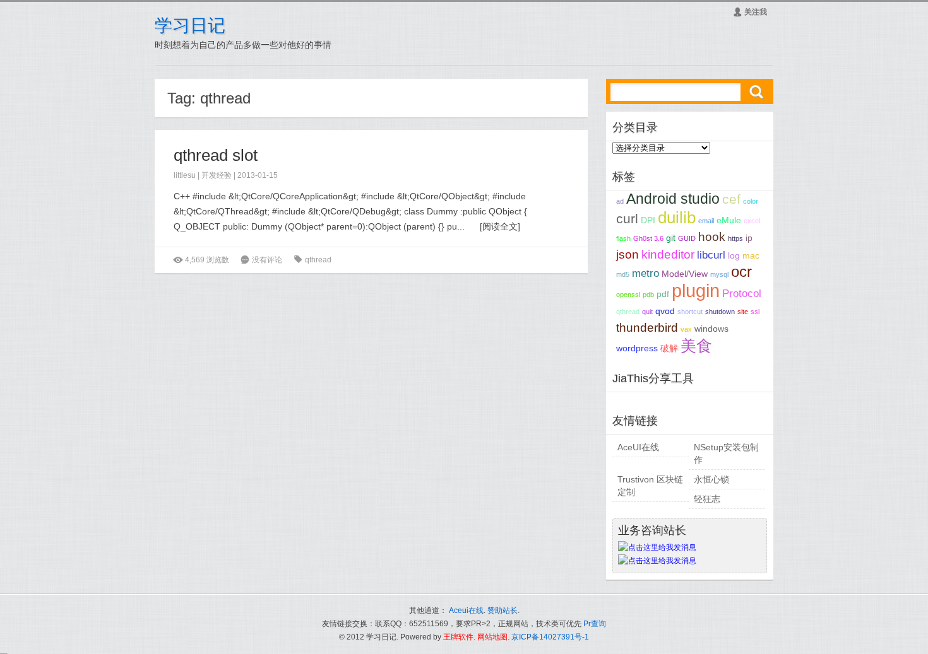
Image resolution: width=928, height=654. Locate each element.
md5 (622, 274)
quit (647, 311)
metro (645, 273)
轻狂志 (707, 499)
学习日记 (190, 25)
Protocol (741, 294)
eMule (729, 220)
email (706, 221)
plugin (696, 290)
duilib (677, 217)
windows (711, 329)
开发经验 (216, 175)
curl (627, 218)
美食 (696, 345)
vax (686, 329)
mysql (719, 274)
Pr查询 (594, 623)
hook (711, 236)
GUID (687, 238)
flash (623, 238)
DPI (648, 220)
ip (749, 238)
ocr (741, 271)
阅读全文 (500, 226)
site (742, 311)
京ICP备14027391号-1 (550, 637)
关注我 (750, 12)
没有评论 (267, 259)
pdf (663, 294)
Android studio (673, 198)
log (734, 255)
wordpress (637, 348)
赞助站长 (502, 610)
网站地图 (492, 637)
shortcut (690, 311)
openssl (628, 294)
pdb (648, 294)
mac (750, 255)
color (750, 201)
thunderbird (647, 327)
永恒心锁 (711, 479)
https (735, 238)
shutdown (720, 311)
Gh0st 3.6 (648, 238)
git (670, 238)
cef (731, 199)
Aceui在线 (466, 610)
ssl (755, 311)
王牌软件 (458, 637)
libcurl (711, 255)
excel (752, 221)
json (627, 254)
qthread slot (216, 155)
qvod (665, 311)
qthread (318, 259)
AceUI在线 (638, 447)
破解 (669, 348)
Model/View (685, 274)
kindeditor (667, 254)
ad (620, 201)
